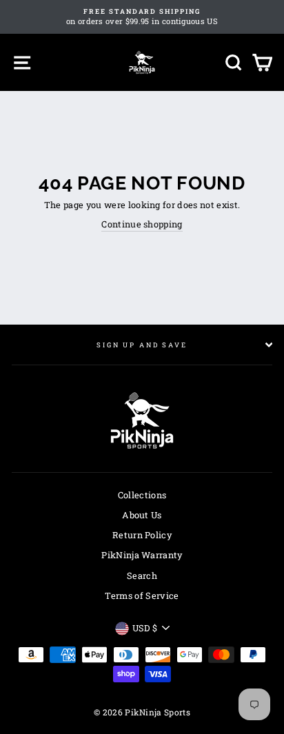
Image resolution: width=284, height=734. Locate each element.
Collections (142, 494)
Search (142, 575)
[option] (142, 17)
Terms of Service (142, 595)
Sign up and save (142, 344)
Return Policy (142, 534)
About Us (142, 514)
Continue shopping (141, 224)
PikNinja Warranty (141, 554)
